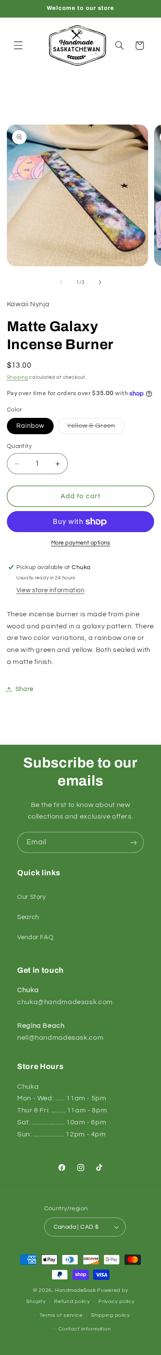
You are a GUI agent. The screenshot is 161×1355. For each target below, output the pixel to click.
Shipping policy (110, 1315)
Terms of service (61, 1315)
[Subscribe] (133, 842)
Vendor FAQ (35, 937)
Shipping (17, 377)
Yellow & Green (96, 428)
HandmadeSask (75, 1290)
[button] (18, 45)
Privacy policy (116, 1301)
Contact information (84, 1329)
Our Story (31, 897)
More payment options (80, 543)
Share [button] (24, 689)
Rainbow (30, 426)
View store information (50, 590)
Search (28, 917)
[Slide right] (100, 282)
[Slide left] (61, 282)
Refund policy (72, 1301)
